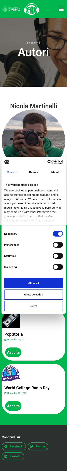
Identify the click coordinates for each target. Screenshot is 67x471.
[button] (61, 9)
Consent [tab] (12, 172)
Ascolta (13, 352)
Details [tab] (33, 172)
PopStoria (13, 334)
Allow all (33, 283)
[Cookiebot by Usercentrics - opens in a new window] (48, 162)
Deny (33, 305)
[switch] (58, 245)
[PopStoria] (11, 319)
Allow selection (33, 294)
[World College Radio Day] (11, 373)
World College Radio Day (27, 388)
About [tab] (55, 172)
